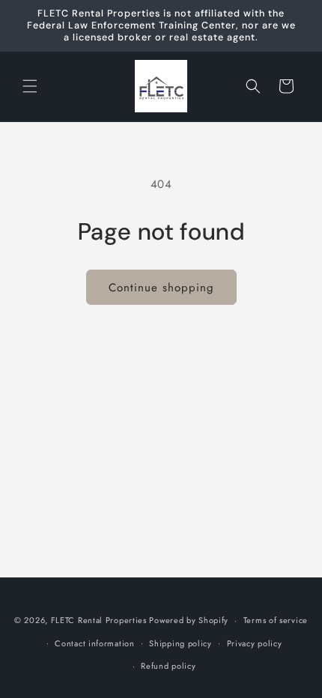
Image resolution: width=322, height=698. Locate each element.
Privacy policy (254, 643)
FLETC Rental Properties (99, 620)
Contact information (94, 643)
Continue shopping (161, 287)
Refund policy (168, 666)
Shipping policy (180, 643)
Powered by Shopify (188, 620)
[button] (29, 86)
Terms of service (275, 620)
